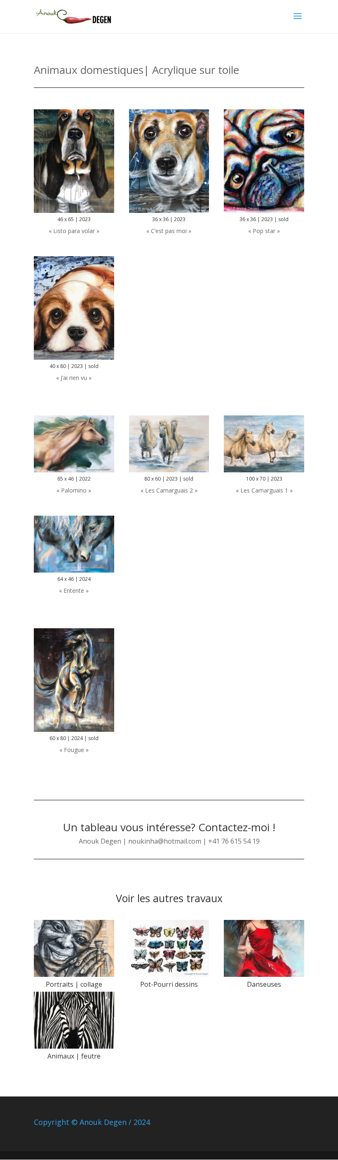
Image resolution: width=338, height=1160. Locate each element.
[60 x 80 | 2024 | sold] (74, 732)
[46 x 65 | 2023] (74, 213)
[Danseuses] (264, 948)
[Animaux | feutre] (74, 1020)
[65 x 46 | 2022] (74, 472)
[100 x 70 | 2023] (264, 472)
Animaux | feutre (74, 1056)
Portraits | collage (74, 984)
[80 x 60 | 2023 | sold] (169, 472)
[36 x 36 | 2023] (169, 213)
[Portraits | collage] (74, 948)
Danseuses (264, 984)
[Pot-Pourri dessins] (169, 948)
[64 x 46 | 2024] (74, 572)
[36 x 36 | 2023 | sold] (264, 213)
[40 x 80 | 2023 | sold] (74, 359)
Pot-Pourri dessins (169, 984)
